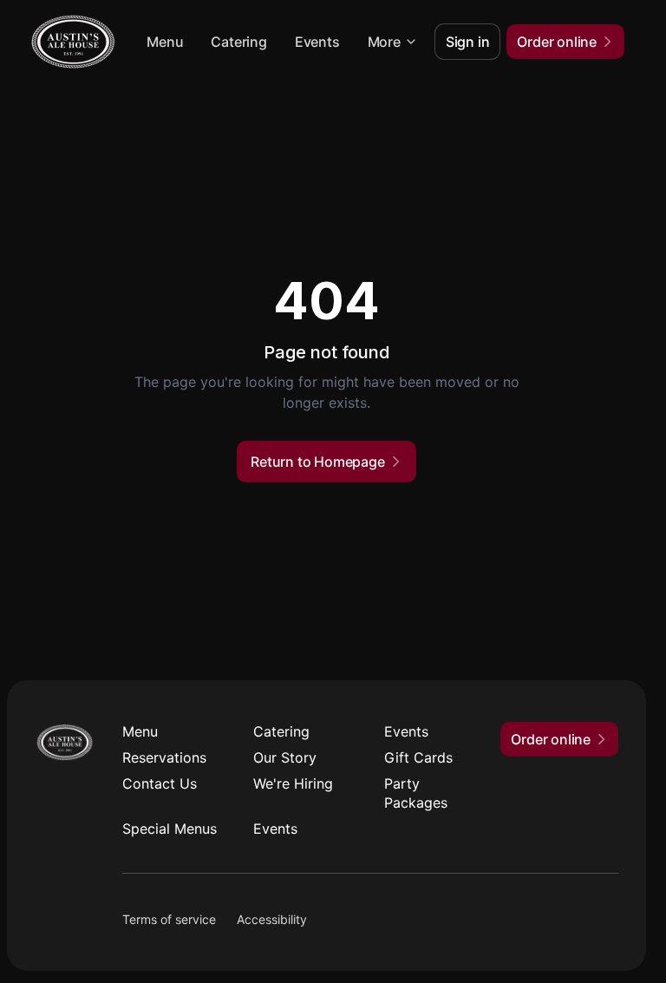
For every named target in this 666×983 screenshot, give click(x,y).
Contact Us (159, 783)
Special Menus (169, 828)
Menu (165, 41)
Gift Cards (418, 757)
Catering (238, 41)
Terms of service (169, 919)
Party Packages (415, 793)
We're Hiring (293, 783)
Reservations (164, 757)
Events (317, 41)
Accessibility (272, 919)
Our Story (285, 757)
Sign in (468, 41)
